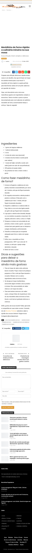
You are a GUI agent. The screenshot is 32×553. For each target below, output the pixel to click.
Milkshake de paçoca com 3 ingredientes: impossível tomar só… (19, 426)
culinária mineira (25, 320)
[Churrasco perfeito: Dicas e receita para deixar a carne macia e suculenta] (5, 419)
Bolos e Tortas (6, 518)
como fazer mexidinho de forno (12, 320)
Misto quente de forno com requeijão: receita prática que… (20, 457)
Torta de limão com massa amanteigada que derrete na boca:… (19, 435)
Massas (4, 523)
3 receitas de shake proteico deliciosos (8, 358)
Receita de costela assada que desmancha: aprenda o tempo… (20, 443)
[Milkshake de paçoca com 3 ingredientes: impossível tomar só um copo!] (5, 427)
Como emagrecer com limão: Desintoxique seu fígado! (16, 502)
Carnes (19, 518)
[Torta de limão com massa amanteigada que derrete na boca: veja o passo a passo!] (5, 435)
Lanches (19, 521)
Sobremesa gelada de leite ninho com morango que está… (20, 450)
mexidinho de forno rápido (8, 324)
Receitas (4, 58)
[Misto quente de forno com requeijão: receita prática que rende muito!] (5, 458)
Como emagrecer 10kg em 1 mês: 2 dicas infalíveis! (13, 488)
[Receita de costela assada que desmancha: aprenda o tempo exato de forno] (5, 444)
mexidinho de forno (6, 322)
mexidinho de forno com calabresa (21, 322)
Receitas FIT (5, 526)
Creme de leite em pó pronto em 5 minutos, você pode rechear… (14, 495)
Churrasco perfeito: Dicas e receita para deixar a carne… (19, 418)
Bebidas (19, 516)
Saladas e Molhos (22, 526)
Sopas (4, 529)
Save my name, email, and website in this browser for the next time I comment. (16, 402)
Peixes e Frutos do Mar (23, 523)
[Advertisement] (16, 28)
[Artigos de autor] (16, 338)
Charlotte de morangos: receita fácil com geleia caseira (23, 358)
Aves (3, 516)
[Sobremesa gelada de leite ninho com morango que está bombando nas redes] (5, 451)
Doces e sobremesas (8, 521)
